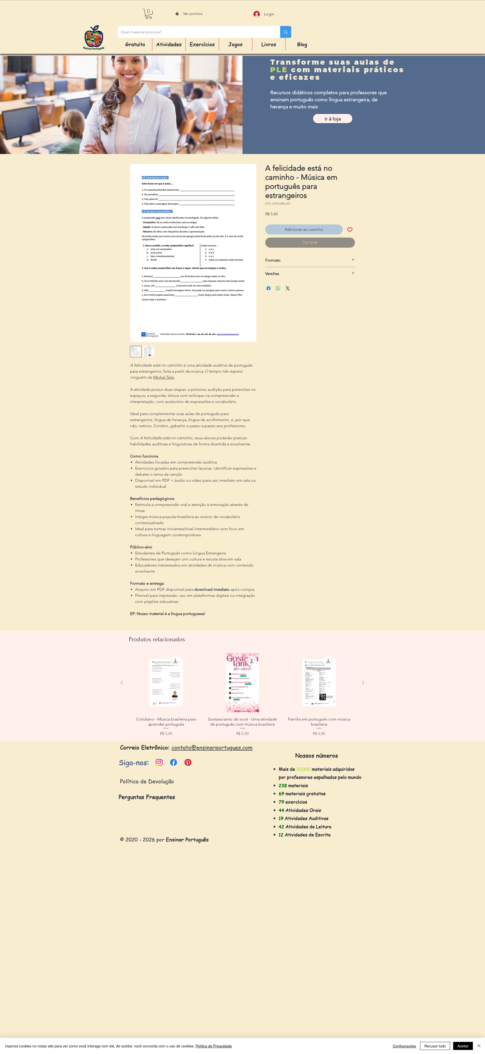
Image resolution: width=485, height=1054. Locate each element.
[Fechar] (479, 1046)
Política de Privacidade (214, 1045)
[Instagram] (159, 762)
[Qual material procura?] (285, 32)
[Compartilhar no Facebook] (268, 288)
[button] (149, 14)
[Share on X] (288, 288)
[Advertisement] (151, 972)
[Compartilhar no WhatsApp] (278, 288)
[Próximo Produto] (363, 683)
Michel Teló (163, 377)
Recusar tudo (435, 1045)
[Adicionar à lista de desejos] (350, 229)
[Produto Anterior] (122, 683)
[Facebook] (173, 762)
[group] (242, 695)
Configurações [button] (404, 1045)
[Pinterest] (187, 762)
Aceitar (463, 1045)
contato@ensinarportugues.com (212, 747)
